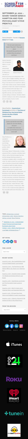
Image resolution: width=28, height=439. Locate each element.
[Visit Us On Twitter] (4, 243)
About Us (15, 330)
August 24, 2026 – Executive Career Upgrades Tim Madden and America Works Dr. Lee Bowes (14, 275)
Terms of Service (7, 330)
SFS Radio (15, 26)
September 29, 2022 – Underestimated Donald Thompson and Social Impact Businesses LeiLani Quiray (12, 224)
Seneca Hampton (18, 216)
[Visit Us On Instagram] (15, 243)
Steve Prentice (16, 218)
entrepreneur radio (7, 216)
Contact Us (22, 330)
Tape (11, 39)
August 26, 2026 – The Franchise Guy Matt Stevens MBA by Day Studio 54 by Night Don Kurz (13, 268)
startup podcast (6, 218)
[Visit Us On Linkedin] (11, 243)
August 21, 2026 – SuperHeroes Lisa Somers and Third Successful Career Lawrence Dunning (13, 283)
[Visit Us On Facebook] (8, 243)
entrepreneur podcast (12, 214)
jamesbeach (5, 28)
